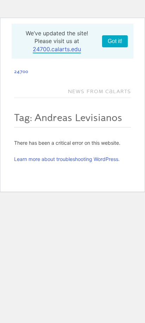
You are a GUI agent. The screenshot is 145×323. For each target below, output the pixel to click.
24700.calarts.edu (57, 49)
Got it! (115, 41)
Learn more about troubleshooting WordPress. (67, 159)
